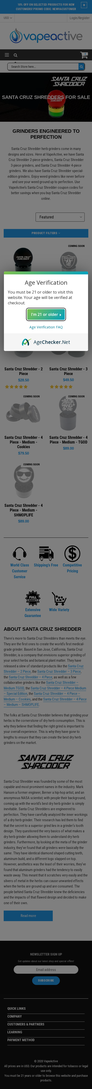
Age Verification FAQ (46, 327)
